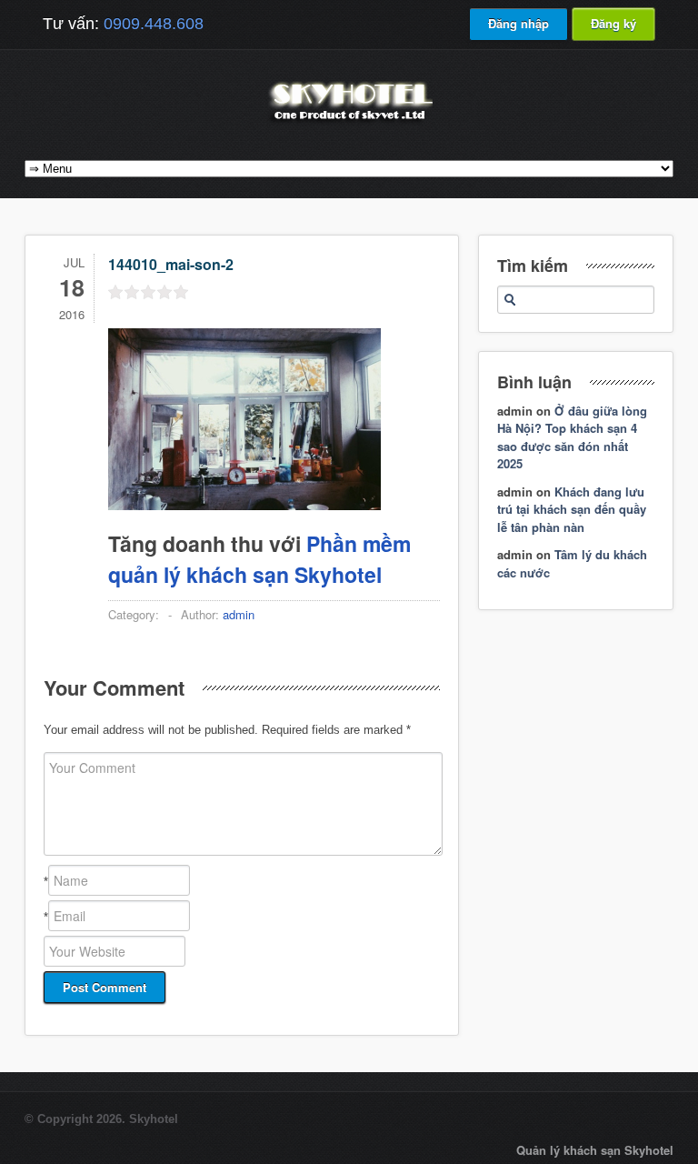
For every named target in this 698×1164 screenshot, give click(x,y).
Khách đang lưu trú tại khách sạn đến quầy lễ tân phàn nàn (571, 509)
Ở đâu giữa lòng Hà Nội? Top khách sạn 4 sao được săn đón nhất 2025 (572, 437)
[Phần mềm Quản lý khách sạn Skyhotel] (349, 122)
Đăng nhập (518, 23)
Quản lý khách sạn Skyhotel (594, 1150)
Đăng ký (613, 23)
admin (238, 614)
